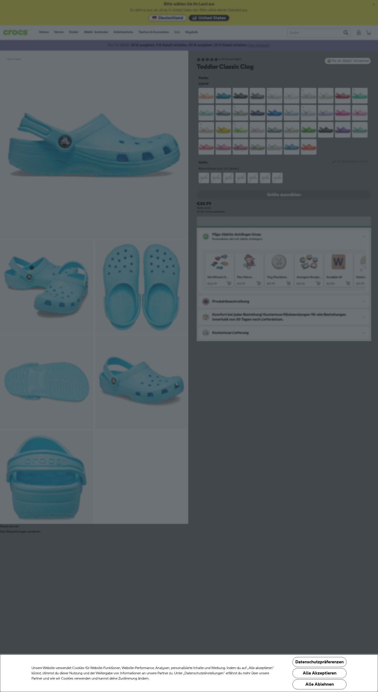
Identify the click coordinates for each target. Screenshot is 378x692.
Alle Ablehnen (319, 684)
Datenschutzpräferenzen (319, 662)
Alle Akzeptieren (319, 673)
